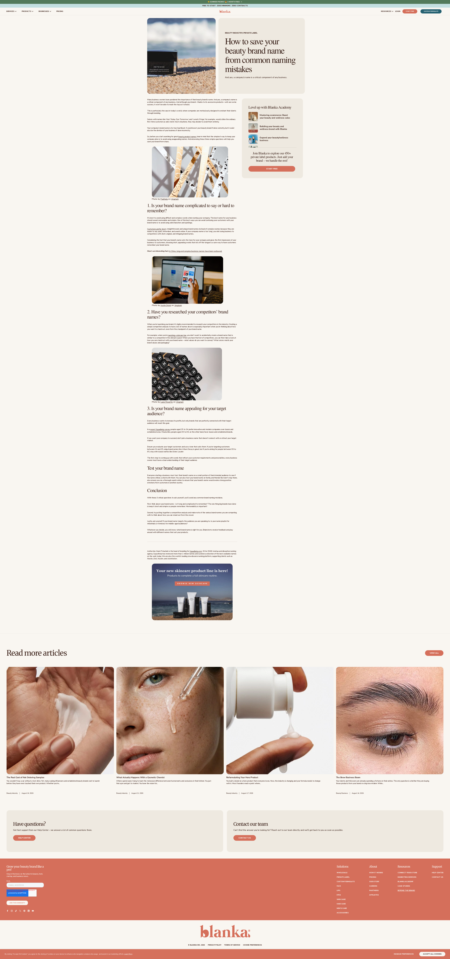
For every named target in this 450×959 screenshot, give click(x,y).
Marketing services (407, 877)
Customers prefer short (156, 229)
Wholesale (342, 873)
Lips (338, 890)
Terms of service (232, 945)
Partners (374, 890)
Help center (24, 838)
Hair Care (341, 904)
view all (434, 653)
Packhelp (164, 199)
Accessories (343, 913)
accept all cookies (432, 954)
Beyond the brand (406, 890)
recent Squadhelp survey (160, 429)
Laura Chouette (166, 402)
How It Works (376, 873)
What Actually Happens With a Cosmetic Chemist (140, 777)
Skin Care (341, 899)
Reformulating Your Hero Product (242, 777)
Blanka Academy (405, 881)
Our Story (374, 881)
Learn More (128, 954)
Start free (410, 11)
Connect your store (407, 873)
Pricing (372, 877)
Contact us (244, 838)
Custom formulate (431, 11)
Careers (373, 886)
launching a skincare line (177, 335)
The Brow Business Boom (348, 777)
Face (339, 886)
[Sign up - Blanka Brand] (192, 280)
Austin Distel (165, 305)
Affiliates (374, 895)
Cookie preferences (252, 945)
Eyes (339, 895)
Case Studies (404, 886)
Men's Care (342, 908)
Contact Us (437, 877)
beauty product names (187, 136)
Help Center (437, 873)
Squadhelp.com (196, 551)
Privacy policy (214, 945)
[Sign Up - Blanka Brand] (192, 172)
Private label (343, 877)
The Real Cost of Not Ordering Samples (25, 777)
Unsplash (174, 199)
